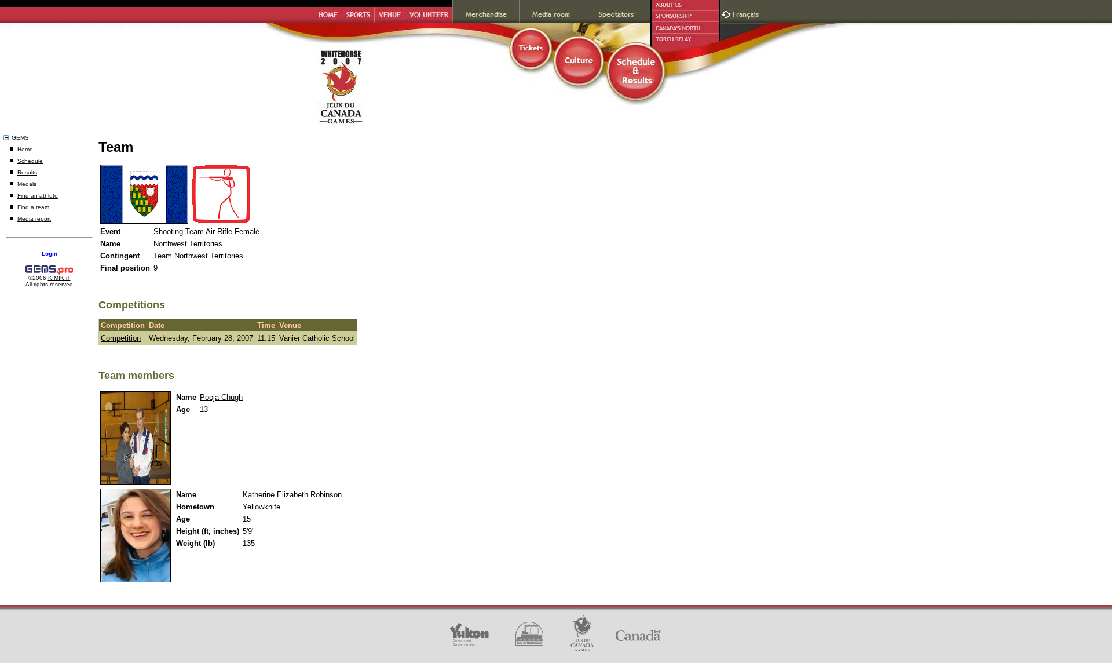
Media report (34, 219)
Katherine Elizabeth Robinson (292, 494)
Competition (121, 338)
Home (25, 149)
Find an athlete (37, 195)
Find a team (33, 207)
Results (27, 172)
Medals (26, 184)
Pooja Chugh (221, 397)
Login (49, 253)
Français (747, 13)
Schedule (30, 161)
